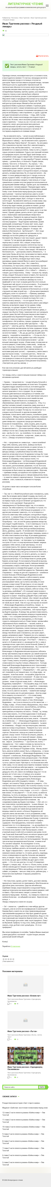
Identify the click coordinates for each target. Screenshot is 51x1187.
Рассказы (14, 18)
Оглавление (15, 946)
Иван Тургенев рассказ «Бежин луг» (24, 996)
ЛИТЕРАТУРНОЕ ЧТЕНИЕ (25, 4)
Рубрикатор (6, 18)
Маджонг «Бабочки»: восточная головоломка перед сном (25, 1108)
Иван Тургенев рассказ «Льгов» (22, 1031)
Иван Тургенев (24, 18)
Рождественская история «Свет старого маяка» (21, 1103)
